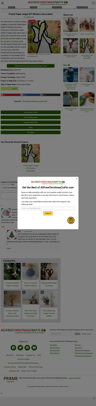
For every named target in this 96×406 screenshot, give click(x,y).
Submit (48, 213)
